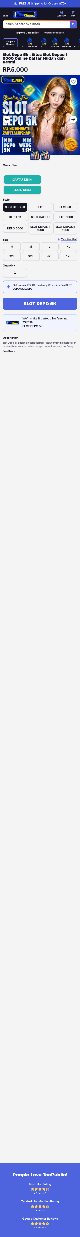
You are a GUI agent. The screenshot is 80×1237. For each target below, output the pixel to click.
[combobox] (36, 24)
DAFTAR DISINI (22, 179)
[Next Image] (73, 119)
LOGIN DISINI (22, 189)
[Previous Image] (6, 119)
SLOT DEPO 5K (40, 304)
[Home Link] (25, 14)
